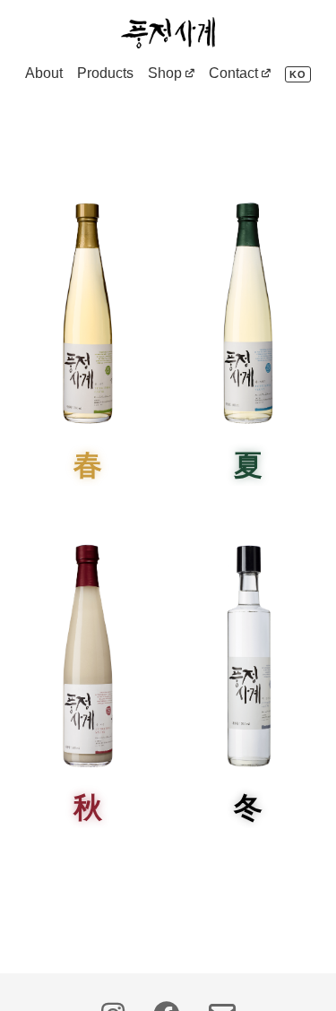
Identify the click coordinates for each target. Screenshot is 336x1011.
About (44, 73)
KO (297, 74)
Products (105, 73)
